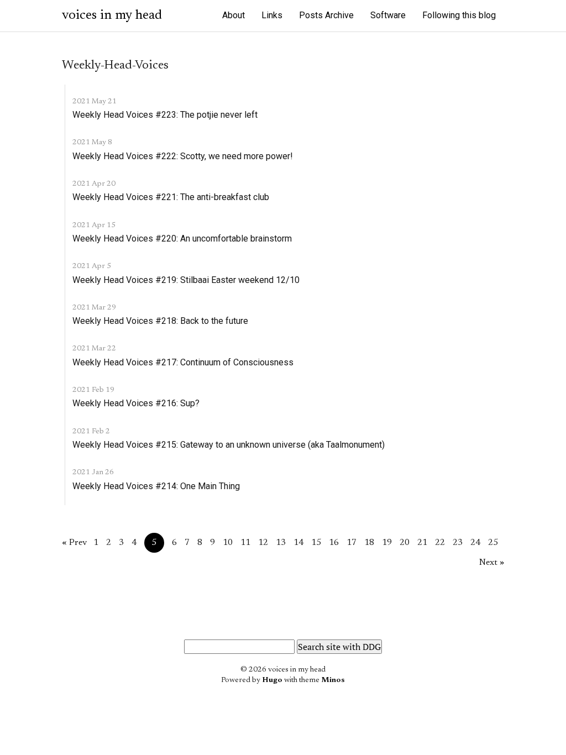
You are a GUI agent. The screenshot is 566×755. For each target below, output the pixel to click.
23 (458, 542)
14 (298, 542)
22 (440, 542)
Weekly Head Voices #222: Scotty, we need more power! (182, 156)
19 (387, 542)
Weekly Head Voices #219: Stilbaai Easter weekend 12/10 (186, 280)
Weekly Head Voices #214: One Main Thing (156, 486)
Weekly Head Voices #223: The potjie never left (165, 114)
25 (493, 542)
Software (388, 15)
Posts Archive (326, 15)
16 (334, 542)
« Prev (74, 542)
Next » (491, 562)
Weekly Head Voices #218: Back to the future (160, 321)
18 (369, 542)
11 (245, 542)
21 (422, 542)
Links (271, 15)
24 (475, 542)
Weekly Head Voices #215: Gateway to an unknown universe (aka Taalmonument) (228, 444)
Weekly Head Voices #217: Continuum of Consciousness (183, 362)
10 (228, 542)
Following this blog (459, 15)
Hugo (272, 680)
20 (405, 542)
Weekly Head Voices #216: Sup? (136, 403)
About (233, 15)
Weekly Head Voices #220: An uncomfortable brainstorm (182, 238)
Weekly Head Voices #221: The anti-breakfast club (170, 197)
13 (281, 542)
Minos (333, 680)
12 (263, 542)
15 (316, 542)
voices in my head (112, 15)
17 (352, 542)
